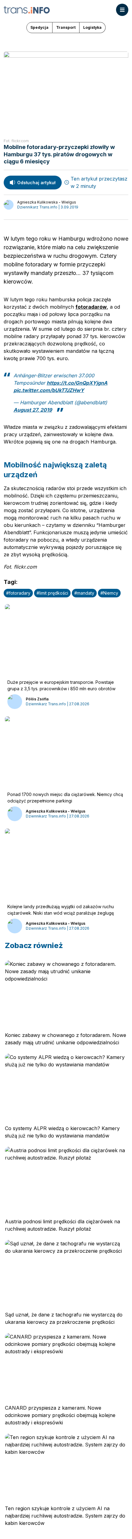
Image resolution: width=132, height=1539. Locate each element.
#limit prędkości (52, 593)
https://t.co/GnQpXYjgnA (77, 383)
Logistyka (92, 27)
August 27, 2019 (33, 410)
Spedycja (39, 27)
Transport (66, 27)
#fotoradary (18, 593)
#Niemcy (109, 593)
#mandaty (84, 593)
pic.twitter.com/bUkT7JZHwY (49, 390)
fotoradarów (91, 307)
